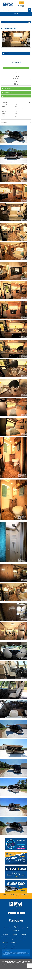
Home (3, 927)
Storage (13, 927)
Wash (17, 927)
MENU (15, 13)
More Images (7, 53)
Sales (6, 927)
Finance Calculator (7, 92)
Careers (18, 930)
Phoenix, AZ (13, 942)
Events (21, 927)
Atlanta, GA (5, 934)
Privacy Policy (16, 964)
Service (10, 927)
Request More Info (7, 88)
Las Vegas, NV (23, 934)
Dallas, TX (15, 934)
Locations (14, 930)
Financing (25, 927)
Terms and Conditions (6, 964)
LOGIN (22, 2)
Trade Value (6, 96)
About (29, 927)
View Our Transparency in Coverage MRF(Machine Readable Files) (19, 965)
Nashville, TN (5, 942)
